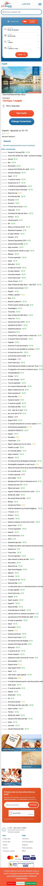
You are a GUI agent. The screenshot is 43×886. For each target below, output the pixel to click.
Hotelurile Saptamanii (8, 749)
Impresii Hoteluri (27, 766)
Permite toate (31, 883)
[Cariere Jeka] (11, 777)
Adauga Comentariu (21, 121)
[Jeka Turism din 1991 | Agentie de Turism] (6, 7)
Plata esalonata (27, 848)
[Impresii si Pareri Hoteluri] (32, 760)
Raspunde (7, 141)
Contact (5, 848)
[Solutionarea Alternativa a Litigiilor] (21, 867)
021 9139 (27, 4)
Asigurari (25, 845)
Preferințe (20, 883)
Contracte (25, 839)
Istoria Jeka (6, 842)
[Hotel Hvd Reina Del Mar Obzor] (22, 93)
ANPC (24, 851)
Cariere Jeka (5, 784)
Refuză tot (11, 883)
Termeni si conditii (13, 832)
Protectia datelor (27, 842)
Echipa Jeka (6, 839)
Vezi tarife (21, 113)
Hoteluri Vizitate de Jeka (29, 749)
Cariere (5, 845)
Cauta (20, 54)
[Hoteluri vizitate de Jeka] (32, 742)
